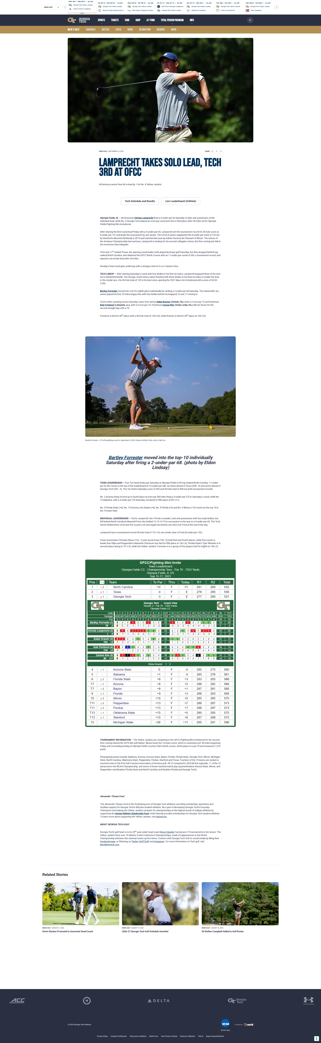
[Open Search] (250, 20)
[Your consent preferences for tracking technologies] (316, 1038)
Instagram (159, 841)
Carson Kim (168, 305)
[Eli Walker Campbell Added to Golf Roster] (240, 903)
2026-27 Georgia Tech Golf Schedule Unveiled (145, 931)
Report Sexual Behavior (215, 1036)
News (130, 29)
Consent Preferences (118, 1036)
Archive (161, 29)
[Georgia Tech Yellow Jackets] (79, 20)
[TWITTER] (212, 151)
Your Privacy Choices (169, 1036)
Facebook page (107, 841)
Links (82, 13)
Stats (118, 29)
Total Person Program (172, 20)
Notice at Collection (187, 1036)
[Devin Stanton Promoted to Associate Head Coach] (80, 903)
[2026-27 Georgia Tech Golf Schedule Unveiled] (160, 903)
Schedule (91, 29)
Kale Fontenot (107, 305)
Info (192, 20)
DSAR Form (153, 1036)
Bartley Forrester (108, 291)
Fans (127, 20)
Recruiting (145, 29)
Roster (105, 29)
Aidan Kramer (163, 301)
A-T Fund (151, 20)
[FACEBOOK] (217, 151)
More (174, 29)
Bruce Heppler (167, 832)
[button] (65, 7)
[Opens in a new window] (17, 1000)
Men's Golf (103, 151)
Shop (138, 20)
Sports (101, 20)
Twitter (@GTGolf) (140, 841)
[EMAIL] (221, 151)
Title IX (200, 1036)
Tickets (115, 20)
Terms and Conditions (138, 1036)
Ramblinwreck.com (109, 844)
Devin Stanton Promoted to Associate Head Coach (67, 931)
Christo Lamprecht (143, 218)
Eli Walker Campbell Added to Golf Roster (223, 931)
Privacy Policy (102, 1036)
